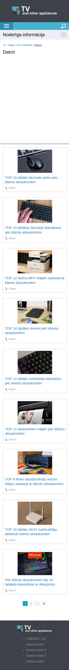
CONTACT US (36, 638)
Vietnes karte (35, 644)
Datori (12, 187)
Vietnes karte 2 (36, 650)
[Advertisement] (34, 89)
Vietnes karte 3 (36, 655)
